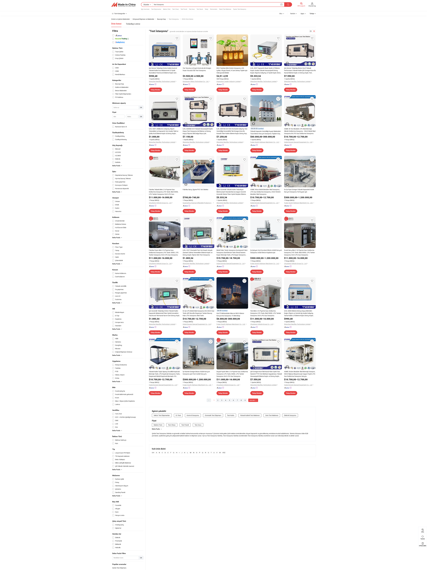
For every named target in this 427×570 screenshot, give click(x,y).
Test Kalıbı (230, 415)
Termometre (213, 9)
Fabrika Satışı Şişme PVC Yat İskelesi (195, 189)
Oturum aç (312, 6)
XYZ (224, 453)
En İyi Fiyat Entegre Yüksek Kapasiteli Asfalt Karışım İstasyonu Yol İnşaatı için (299, 190)
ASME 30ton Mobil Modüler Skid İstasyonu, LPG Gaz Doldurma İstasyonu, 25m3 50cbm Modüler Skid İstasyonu (265, 191)
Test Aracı (192, 9)
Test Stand (200, 9)
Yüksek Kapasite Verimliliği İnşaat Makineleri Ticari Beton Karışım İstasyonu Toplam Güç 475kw (265, 132)
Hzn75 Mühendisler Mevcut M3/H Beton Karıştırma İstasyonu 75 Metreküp (230, 314)
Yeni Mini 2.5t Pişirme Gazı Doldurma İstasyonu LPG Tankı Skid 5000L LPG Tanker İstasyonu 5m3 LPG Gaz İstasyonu (265, 313)
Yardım (292, 13)
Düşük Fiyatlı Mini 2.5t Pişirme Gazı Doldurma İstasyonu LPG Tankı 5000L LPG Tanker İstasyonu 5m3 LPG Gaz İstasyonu (232, 373)
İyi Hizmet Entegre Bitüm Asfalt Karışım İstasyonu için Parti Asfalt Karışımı (196, 372)
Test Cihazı (175, 9)
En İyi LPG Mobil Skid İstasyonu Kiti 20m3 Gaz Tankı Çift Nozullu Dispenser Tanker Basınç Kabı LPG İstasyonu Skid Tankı (198, 313)
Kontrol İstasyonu (193, 415)
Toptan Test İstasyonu (239, 9)
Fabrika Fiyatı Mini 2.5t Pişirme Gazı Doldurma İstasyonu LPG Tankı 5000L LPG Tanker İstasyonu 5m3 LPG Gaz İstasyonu (163, 252)
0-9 (153, 453)
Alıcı (280, 13)
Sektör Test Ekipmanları (162, 415)
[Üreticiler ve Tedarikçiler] (123, 4)
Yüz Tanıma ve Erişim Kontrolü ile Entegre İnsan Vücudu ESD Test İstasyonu (197, 69)
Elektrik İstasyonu (290, 415)
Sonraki (252, 400)
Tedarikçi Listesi (133, 23)
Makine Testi (166, 9)
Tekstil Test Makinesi (225, 9)
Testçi (206, 9)
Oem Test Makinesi (271, 415)
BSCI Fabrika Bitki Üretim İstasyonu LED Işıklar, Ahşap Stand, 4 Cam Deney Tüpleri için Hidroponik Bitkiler (232, 70)
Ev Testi (178, 415)
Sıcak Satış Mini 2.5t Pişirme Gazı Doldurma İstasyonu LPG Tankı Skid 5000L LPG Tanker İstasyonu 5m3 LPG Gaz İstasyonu (299, 252)
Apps (302, 13)
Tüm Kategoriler (119, 13)
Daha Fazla (156, 429)
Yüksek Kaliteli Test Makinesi (250, 415)
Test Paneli (184, 9)
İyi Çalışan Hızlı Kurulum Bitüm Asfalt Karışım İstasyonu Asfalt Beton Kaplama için (266, 251)
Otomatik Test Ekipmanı (213, 415)
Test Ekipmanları (156, 9)
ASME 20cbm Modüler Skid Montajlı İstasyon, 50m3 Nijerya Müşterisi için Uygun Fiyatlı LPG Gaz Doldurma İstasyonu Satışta (299, 373)
